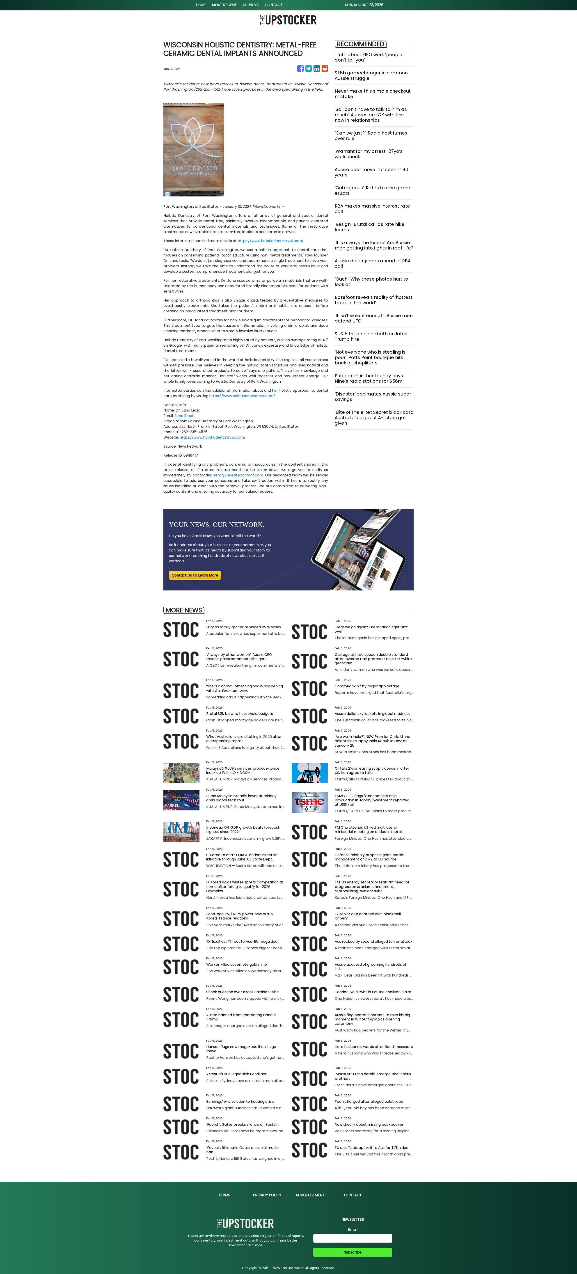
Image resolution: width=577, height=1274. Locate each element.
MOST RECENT (224, 4)
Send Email (184, 415)
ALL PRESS (250, 4)
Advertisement (310, 1195)
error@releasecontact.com (238, 475)
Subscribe (353, 1252)
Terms (224, 1195)
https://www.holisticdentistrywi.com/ (271, 240)
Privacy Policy (267, 1195)
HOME (201, 4)
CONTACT (274, 4)
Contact (353, 1195)
